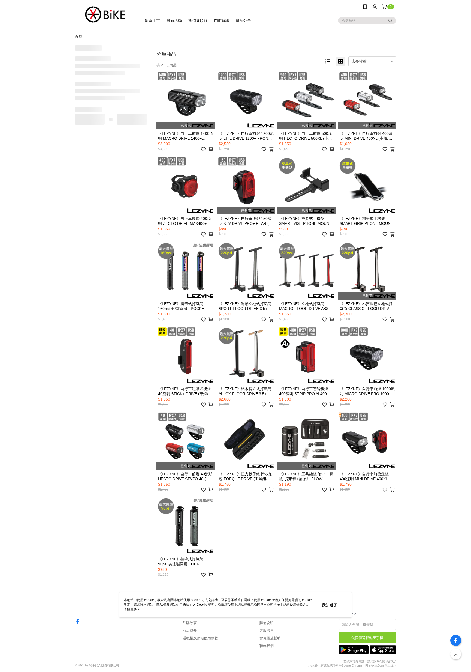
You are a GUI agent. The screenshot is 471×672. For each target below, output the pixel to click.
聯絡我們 (266, 646)
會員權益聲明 (270, 638)
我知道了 (329, 605)
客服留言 (266, 630)
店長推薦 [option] (359, 61)
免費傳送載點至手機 (367, 638)
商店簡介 (190, 630)
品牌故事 (190, 623)
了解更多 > (132, 609)
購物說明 (266, 623)
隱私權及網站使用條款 (200, 638)
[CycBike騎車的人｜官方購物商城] (105, 14)
